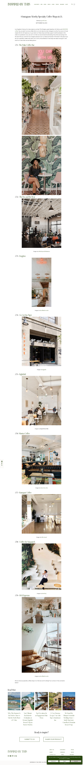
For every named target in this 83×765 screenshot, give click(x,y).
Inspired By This (19, 4)
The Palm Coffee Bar (26, 45)
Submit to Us (29, 739)
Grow (72, 752)
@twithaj (44, 593)
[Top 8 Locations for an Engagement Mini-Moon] (41, 701)
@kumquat (44, 537)
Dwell (62, 754)
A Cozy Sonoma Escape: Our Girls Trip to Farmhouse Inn (55, 716)
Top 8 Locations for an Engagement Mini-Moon (41, 715)
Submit (51, 752)
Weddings (62, 752)
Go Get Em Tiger (25, 315)
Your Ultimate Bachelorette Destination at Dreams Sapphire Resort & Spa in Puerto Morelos (28, 719)
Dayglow (22, 256)
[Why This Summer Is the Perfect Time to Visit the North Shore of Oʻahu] (14, 701)
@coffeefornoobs (44, 310)
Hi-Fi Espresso (24, 595)
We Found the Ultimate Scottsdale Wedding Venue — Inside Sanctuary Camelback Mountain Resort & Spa (69, 719)
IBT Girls (44, 20)
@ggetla (44, 369)
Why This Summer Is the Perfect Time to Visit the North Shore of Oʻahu (14, 716)
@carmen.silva (44, 488)
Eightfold (22, 374)
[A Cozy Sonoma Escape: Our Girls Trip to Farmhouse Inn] (55, 701)
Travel (72, 749)
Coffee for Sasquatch (27, 542)
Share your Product (53, 739)
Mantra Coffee (24, 433)
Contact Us (52, 754)
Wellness (72, 754)
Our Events (62, 749)
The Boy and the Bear (27, 197)
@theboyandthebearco (44, 251)
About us (52, 749)
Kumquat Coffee (25, 492)
